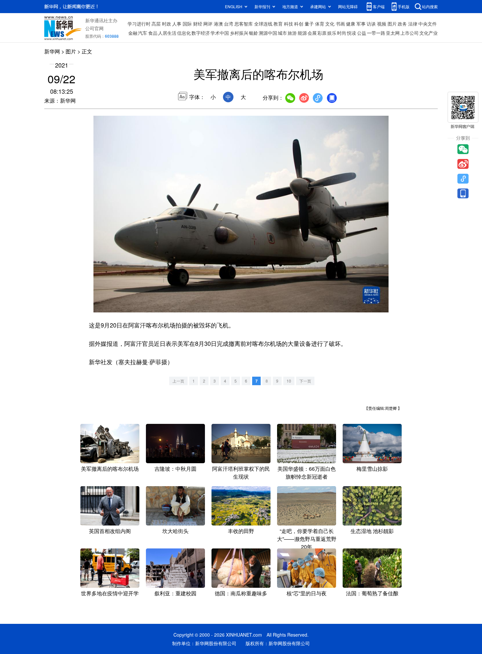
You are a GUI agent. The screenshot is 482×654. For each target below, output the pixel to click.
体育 (319, 23)
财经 (197, 23)
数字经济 (200, 33)
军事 (361, 23)
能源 (302, 33)
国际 (187, 23)
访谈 (371, 23)
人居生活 (167, 33)
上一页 (178, 381)
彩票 (322, 33)
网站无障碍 (348, 6)
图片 (392, 23)
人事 (176, 23)
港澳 (218, 23)
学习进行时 (139, 23)
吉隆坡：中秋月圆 (175, 468)
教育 (278, 23)
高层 (156, 23)
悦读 (351, 33)
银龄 (253, 33)
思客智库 (243, 23)
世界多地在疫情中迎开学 (110, 593)
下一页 (305, 381)
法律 (412, 23)
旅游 (292, 33)
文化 (329, 23)
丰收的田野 (241, 531)
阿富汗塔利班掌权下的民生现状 (241, 472)
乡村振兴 (239, 33)
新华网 (52, 51)
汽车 (142, 33)
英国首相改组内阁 (110, 531)
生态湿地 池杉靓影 (372, 531)
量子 (309, 23)
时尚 (341, 33)
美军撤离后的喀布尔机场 (110, 468)
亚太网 (393, 33)
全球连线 (263, 23)
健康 (350, 23)
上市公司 (409, 33)
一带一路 (376, 33)
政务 (402, 23)
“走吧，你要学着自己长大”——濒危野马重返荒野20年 (306, 538)
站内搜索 (430, 6)
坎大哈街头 (175, 531)
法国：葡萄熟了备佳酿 (372, 593)
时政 (166, 23)
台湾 (228, 23)
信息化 (184, 33)
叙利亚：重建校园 (175, 593)
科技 (288, 23)
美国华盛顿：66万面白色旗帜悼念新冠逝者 (306, 472)
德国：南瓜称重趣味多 (241, 593)
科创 (298, 23)
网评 (207, 23)
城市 (282, 33)
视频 (381, 23)
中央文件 (427, 23)
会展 (312, 33)
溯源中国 (268, 33)
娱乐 (331, 33)
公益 (361, 33)
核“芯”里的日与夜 (307, 593)
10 (289, 381)
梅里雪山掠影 (372, 468)
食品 (152, 33)
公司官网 (94, 28)
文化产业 (428, 33)
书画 (340, 23)
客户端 (379, 6)
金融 (132, 33)
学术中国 (220, 33)
